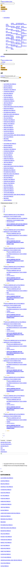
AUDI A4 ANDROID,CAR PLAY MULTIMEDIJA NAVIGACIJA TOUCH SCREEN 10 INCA (15, 316)
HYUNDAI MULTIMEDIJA (14, 27)
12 (4, 208)
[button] (14, 14)
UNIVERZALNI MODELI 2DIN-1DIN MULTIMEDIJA (14, 135)
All (4, 211)
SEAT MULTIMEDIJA (19, 46)
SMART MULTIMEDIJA (24, 27)
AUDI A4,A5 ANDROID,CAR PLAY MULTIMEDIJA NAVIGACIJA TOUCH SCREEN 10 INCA (15, 335)
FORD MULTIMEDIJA (8, 47)
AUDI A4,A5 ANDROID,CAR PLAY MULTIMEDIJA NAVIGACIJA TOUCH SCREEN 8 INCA (15, 353)
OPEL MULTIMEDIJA (19, 34)
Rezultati (3, 7)
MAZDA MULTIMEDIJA (14, 42)
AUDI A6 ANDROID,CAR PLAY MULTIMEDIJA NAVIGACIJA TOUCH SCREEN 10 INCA (15, 408)
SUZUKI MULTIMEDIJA (24, 30)
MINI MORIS (12, 48)
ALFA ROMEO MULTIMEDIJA (8, 25)
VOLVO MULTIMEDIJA (24, 42)
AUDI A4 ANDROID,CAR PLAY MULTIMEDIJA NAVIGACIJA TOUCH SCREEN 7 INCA (15, 298)
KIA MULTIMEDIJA (14, 33)
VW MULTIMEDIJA (24, 45)
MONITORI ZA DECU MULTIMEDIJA (19, 27)
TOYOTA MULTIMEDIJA (24, 33)
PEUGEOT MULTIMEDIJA (19, 37)
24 (4, 210)
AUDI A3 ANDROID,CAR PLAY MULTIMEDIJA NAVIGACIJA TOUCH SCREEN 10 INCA (15, 261)
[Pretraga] (20, 77)
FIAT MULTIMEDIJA (8, 44)
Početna (3, 75)
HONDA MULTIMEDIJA (14, 24)
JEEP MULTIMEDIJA (14, 30)
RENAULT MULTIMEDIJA (19, 43)
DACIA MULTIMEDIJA (8, 41)
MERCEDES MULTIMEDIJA (14, 45)
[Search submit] (1, 5)
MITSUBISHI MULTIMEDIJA (19, 24)
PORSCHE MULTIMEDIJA (19, 40)
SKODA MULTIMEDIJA (24, 24)
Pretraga (3, 77)
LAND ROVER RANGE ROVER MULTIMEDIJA (14, 37)
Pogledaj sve (4, 9)
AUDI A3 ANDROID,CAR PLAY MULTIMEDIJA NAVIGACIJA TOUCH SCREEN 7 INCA (15, 242)
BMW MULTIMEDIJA (8, 32)
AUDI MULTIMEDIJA (8, 29)
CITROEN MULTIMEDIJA (8, 38)
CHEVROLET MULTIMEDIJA (8, 35)
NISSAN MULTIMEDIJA (19, 31)
